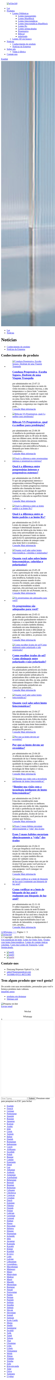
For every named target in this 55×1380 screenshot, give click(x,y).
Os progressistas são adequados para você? (25, 607)
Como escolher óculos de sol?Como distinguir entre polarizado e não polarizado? (29, 658)
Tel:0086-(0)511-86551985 (19, 974)
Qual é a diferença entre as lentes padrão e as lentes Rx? (28, 515)
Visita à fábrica (19, 51)
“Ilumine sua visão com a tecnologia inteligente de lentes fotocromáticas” (29, 789)
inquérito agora (8, 991)
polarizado (22, 36)
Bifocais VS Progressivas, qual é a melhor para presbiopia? (29, 424)
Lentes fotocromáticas (28, 21)
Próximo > (9, 932)
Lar (8, 8)
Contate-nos (12, 54)
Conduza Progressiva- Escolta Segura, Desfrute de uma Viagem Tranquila (29, 375)
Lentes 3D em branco (22, 39)
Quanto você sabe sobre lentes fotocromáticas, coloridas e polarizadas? (29, 561)
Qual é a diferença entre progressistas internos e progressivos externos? (26, 469)
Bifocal (21, 34)
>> (15, 932)
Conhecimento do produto (24, 44)
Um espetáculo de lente (11, 940)
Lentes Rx (22, 26)
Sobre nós (11, 49)
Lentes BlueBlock (26, 18)
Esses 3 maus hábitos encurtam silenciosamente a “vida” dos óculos (30, 837)
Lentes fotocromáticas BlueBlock (33, 23)
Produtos (11, 11)
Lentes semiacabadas (27, 28)
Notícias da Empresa (21, 46)
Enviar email (6, 1006)
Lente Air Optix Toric (32, 940)
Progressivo (23, 31)
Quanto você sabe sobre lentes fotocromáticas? (29, 704)
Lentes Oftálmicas (20, 13)
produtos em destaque (16, 996)
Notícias (10, 41)
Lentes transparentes (27, 16)
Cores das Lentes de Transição (23, 945)
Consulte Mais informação (24, 409)
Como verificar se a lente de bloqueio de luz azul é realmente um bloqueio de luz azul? (29, 894)
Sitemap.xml (12, 999)
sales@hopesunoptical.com (19, 972)
